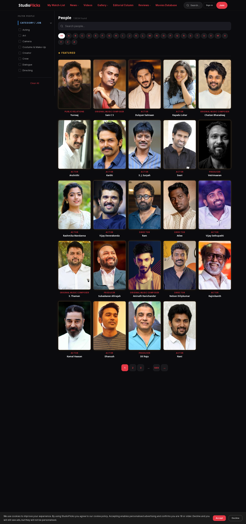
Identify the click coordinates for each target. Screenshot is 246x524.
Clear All (34, 83)
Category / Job (30, 22)
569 (156, 367)
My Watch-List (56, 5)
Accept (219, 518)
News (73, 5)
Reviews (143, 5)
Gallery (101, 5)
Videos (88, 5)
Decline (235, 518)
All (61, 35)
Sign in (209, 5)
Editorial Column (123, 5)
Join (221, 5)
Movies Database (166, 5)
